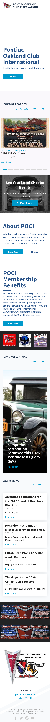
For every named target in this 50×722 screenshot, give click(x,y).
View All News (39, 485)
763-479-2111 (25, 698)
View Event (7, 162)
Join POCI (12, 76)
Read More (13, 252)
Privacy (22, 714)
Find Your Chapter (25, 203)
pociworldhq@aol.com (25, 694)
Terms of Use (32, 714)
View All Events (22, 109)
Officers (34, 252)
